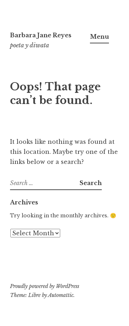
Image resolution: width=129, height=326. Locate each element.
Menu (99, 36)
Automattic (60, 295)
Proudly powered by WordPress (44, 286)
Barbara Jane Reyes (40, 35)
